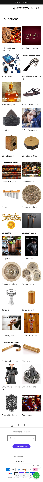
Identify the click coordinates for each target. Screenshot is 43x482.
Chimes (5, 207)
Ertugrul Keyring (29, 387)
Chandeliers (27, 181)
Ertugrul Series (8, 415)
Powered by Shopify (29, 478)
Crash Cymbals (8, 284)
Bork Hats (6, 130)
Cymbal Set (27, 284)
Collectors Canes (29, 233)
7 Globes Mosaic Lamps (8, 49)
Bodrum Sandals (29, 104)
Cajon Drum (7, 156)
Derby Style (7, 335)
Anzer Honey (7, 104)
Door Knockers (28, 335)
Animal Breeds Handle (31, 76)
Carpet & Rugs (8, 181)
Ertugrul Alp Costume (11, 387)
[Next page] (30, 424)
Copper (5, 258)
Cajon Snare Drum (29, 156)
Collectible (6, 233)
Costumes (26, 258)
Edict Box (26, 361)
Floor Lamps (27, 415)
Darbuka (5, 310)
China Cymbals (28, 207)
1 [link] (12, 425)
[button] (4, 8)
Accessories (7, 76)
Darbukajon (27, 310)
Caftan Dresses (28, 130)
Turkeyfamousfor (18, 478)
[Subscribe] (32, 438)
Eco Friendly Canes (10, 361)
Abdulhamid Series (30, 48)
